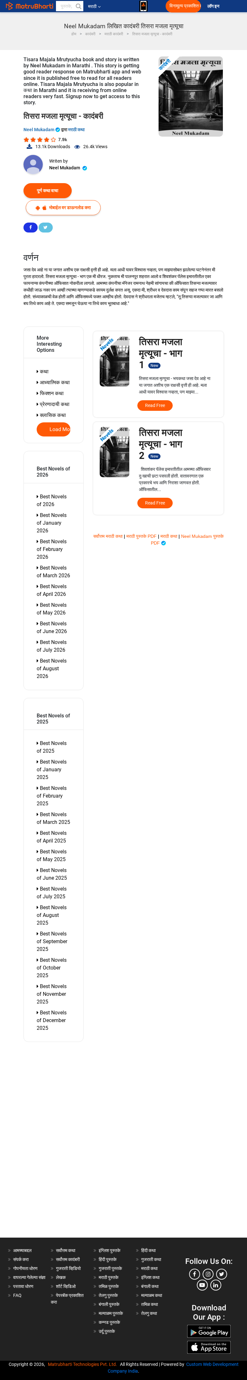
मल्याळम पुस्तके (111, 1313)
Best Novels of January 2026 (52, 523)
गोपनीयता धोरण (25, 1268)
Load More (60, 429)
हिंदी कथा (148, 1250)
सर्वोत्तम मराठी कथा (108, 536)
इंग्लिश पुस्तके (109, 1250)
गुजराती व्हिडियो (68, 1268)
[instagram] (208, 1274)
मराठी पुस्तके (108, 1277)
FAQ (17, 1295)
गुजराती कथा (151, 1259)
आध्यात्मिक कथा (54, 382)
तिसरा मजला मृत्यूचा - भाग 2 (160, 444)
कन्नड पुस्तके (109, 1322)
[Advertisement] (57, 1141)
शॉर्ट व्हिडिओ (66, 1286)
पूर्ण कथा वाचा (47, 190)
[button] (78, 6)
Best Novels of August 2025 (52, 915)
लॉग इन (214, 6)
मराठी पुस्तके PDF (142, 536)
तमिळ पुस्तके (109, 1286)
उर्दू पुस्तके (107, 1331)
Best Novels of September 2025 (52, 941)
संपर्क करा (21, 1259)
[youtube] (202, 1285)
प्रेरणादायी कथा (54, 404)
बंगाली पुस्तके (109, 1304)
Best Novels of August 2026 (52, 668)
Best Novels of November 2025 (52, 994)
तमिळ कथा (149, 1304)
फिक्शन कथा (51, 393)
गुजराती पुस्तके (110, 1268)
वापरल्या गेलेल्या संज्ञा (29, 1277)
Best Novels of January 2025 (52, 769)
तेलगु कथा (149, 1313)
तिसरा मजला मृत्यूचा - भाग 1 (160, 353)
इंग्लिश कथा (150, 1277)
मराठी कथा (76, 129)
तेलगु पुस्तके (108, 1295)
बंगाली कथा (150, 1286)
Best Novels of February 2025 (52, 796)
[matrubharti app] (143, 6)
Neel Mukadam (39, 129)
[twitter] (221, 1274)
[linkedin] (215, 1285)
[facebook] (194, 1274)
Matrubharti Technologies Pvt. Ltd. (83, 1364)
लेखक (61, 1277)
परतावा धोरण (23, 1286)
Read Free (155, 405)
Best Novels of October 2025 (52, 967)
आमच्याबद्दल (22, 1250)
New (154, 365)
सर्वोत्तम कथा (65, 1250)
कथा (44, 371)
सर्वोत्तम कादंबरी (68, 1259)
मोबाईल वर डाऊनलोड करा (69, 207)
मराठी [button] (92, 6)
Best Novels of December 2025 (52, 1020)
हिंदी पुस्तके (107, 1259)
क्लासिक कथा (52, 415)
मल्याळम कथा (151, 1295)
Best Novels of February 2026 (52, 549)
